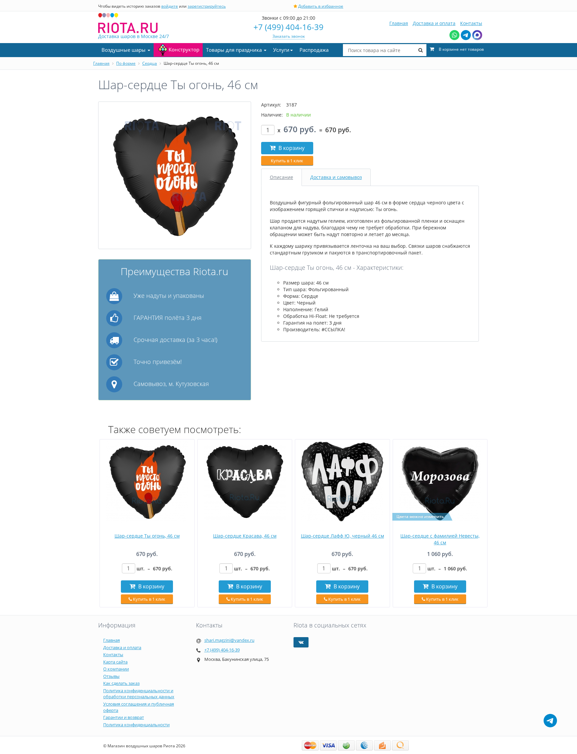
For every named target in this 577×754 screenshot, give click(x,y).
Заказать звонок (288, 36)
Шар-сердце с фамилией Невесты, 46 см (439, 539)
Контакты (471, 23)
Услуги (281, 49)
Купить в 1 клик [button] (287, 161)
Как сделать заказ (121, 683)
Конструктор (184, 49)
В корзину (291, 148)
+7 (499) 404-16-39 (288, 26)
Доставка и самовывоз (336, 177)
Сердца (149, 63)
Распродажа (314, 49)
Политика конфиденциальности (136, 725)
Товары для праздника (234, 49)
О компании (116, 669)
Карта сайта (115, 662)
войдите (169, 6)
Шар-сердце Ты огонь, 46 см (147, 536)
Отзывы (111, 676)
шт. (154, 568)
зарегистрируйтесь (207, 6)
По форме (126, 63)
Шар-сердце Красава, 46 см (244, 536)
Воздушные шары (124, 49)
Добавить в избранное (320, 6)
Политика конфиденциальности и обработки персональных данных (138, 694)
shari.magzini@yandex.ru (229, 640)
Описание (281, 177)
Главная (398, 23)
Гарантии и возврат (123, 717)
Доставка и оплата (434, 23)
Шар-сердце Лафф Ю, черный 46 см (342, 536)
